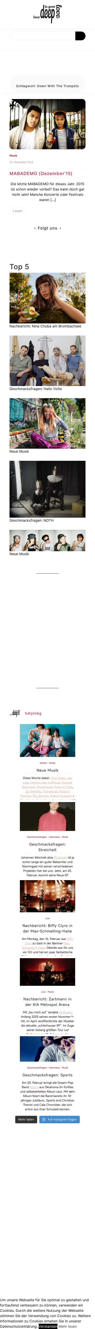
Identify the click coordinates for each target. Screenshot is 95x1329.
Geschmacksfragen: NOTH (32, 520)
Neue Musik (19, 451)
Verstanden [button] (48, 1326)
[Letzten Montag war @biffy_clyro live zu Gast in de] (48, 918)
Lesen (18, 211)
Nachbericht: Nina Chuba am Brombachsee (45, 326)
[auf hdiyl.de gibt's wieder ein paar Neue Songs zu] (48, 762)
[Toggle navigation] (8, 45)
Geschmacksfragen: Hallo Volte (36, 388)
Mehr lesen (68, 1326)
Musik (13, 155)
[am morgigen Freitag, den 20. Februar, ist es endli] (48, 840)
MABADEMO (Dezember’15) (41, 173)
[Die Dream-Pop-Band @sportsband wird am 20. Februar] (48, 1074)
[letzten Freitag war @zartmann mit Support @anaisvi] (48, 996)
